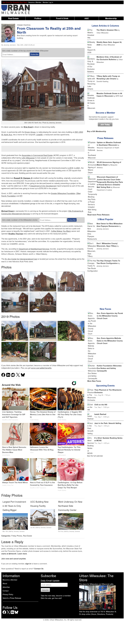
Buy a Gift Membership (96, 131)
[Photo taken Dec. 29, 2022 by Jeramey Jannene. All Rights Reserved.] (14, 281)
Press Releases (105, 138)
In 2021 (77, 168)
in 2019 (70, 168)
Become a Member (105, 112)
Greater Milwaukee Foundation (63, 193)
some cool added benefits (41, 368)
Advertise (6, 587)
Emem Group (30, 132)
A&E (86, 18)
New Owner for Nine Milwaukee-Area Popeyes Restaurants (110, 224)
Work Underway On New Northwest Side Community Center (70, 505)
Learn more (22, 553)
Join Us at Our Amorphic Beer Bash (15, 2)
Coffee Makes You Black (61, 231)
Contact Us (38, 568)
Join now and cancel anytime (13, 558)
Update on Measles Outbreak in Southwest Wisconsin (109, 143)
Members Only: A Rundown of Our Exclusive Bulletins (109, 58)
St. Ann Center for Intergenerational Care (21, 259)
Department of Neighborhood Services (34, 248)
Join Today (105, 124)
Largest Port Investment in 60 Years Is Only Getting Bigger (14, 505)
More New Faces (94, 381)
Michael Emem (7, 211)
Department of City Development (43, 185)
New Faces (105, 308)
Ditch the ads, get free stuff (51, 598)
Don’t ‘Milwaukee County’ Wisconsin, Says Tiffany (107, 244)
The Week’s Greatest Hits (107, 30)
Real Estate (13, 18)
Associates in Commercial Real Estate (37, 155)
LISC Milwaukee (28, 157)
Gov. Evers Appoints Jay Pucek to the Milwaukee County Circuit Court (110, 316)
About (5, 583)
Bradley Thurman (15, 233)
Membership (111, 18)
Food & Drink (62, 18)
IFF (21, 196)
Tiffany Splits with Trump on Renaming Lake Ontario (108, 77)
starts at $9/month (8, 553)
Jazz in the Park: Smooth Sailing (107, 423)
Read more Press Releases (98, 214)
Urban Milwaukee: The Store (96, 577)
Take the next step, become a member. (56, 595)
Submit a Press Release (12, 598)
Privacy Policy (8, 594)
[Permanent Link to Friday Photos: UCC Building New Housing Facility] (43, 525)
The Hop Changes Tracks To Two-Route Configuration (108, 261)
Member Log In (48, 2)
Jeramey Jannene (10, 45)
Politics (37, 18)
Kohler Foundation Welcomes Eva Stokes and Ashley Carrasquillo (109, 368)
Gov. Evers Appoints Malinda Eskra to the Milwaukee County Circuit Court (110, 340)
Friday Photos (16, 535)
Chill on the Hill (100, 404)
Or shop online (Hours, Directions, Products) (96, 614)
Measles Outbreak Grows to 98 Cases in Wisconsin (109, 94)
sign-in (28, 563)
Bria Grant (28, 127)
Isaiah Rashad (100, 414)
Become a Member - (35, 2)
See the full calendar (95, 456)
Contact (6, 590)
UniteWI (39, 134)
